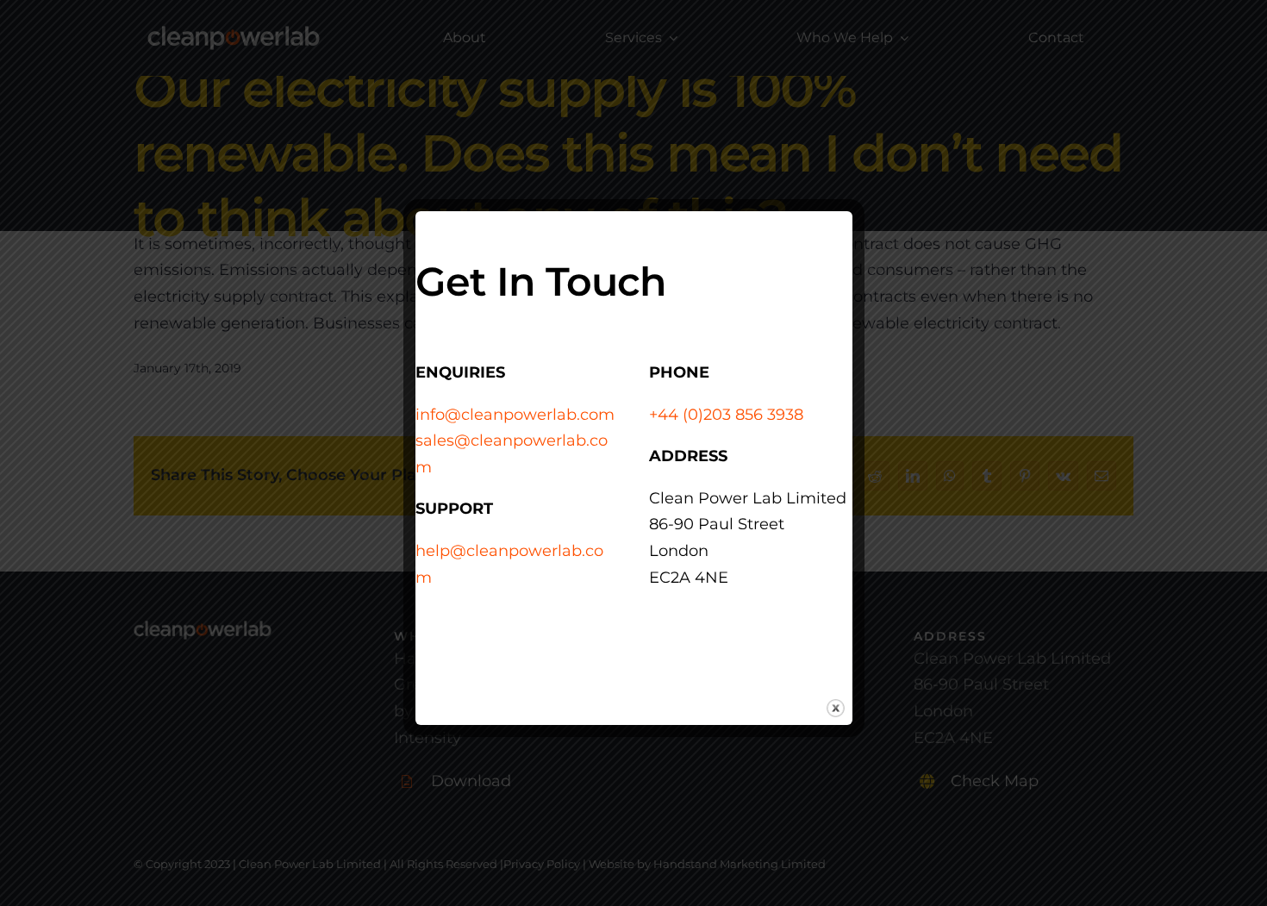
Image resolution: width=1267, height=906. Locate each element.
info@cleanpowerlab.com (515, 414)
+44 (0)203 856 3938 (726, 414)
